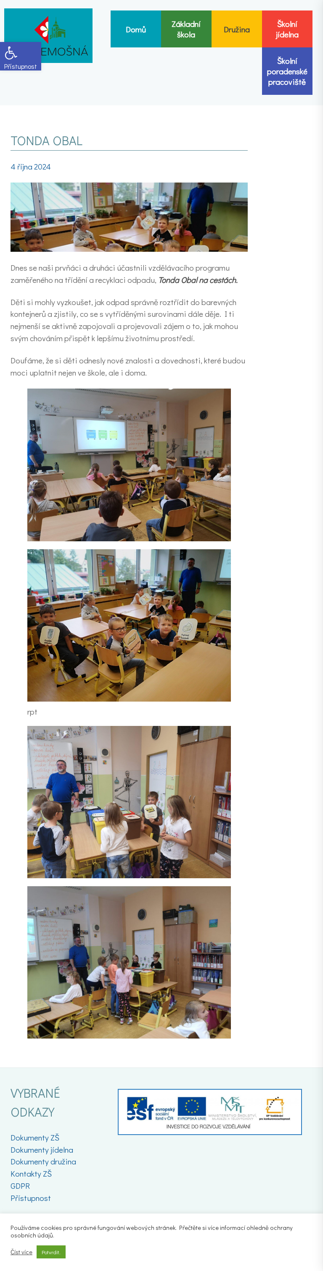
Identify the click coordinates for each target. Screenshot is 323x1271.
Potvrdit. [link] (51, 1251)
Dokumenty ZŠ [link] (35, 1137)
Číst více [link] (21, 1252)
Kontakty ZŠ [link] (31, 1173)
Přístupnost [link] (31, 1198)
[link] (20, 56)
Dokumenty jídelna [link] (42, 1149)
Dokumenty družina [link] (43, 1161)
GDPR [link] (20, 1185)
